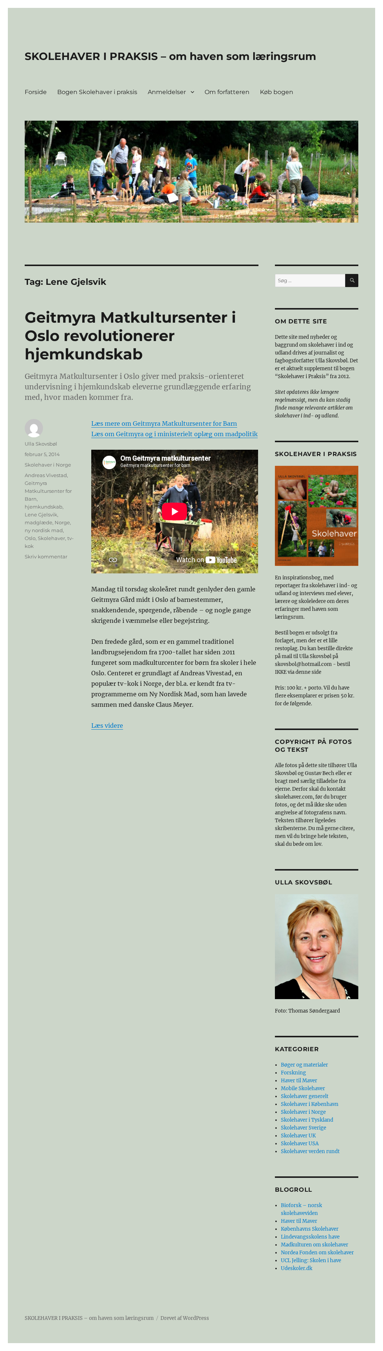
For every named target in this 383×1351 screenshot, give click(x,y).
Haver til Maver (299, 1080)
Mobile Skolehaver (303, 1088)
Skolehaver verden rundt (310, 1151)
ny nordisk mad (44, 530)
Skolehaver (51, 538)
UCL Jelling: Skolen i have (311, 1260)
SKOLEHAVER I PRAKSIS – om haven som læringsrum (170, 56)
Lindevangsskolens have (310, 1237)
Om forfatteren (227, 92)
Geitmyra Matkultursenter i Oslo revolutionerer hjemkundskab (130, 335)
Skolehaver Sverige (303, 1128)
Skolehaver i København (309, 1104)
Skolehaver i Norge (48, 465)
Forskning (293, 1073)
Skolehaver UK (298, 1136)
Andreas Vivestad (46, 475)
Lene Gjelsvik (41, 515)
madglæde (38, 522)
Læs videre (107, 725)
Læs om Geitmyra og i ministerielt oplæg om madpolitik (174, 434)
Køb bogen (276, 92)
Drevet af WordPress (184, 1318)
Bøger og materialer (304, 1065)
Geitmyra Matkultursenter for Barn (48, 491)
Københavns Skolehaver (309, 1229)
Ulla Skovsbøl (41, 444)
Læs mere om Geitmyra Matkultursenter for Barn (164, 423)
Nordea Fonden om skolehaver (317, 1252)
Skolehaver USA (300, 1143)
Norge (62, 522)
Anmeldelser (167, 92)
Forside (36, 92)
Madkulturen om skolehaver (314, 1245)
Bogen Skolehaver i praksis (97, 92)
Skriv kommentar (46, 557)
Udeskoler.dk (296, 1268)
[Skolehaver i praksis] (316, 516)
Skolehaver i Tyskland (307, 1120)
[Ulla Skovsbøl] (316, 946)
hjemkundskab (43, 507)
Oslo (30, 538)
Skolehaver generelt (304, 1096)
